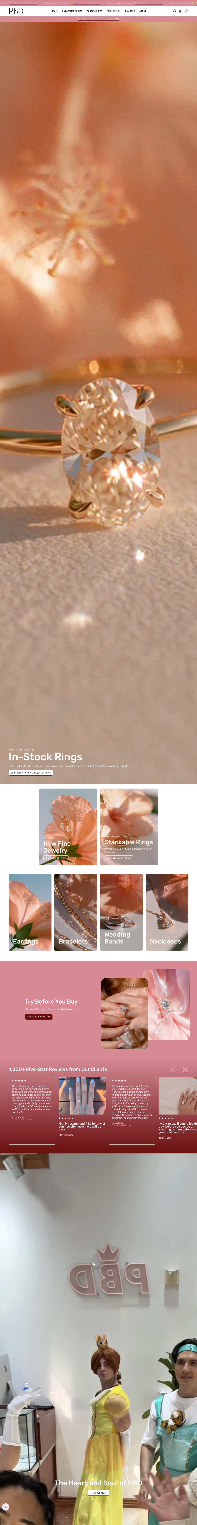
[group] (98, 19)
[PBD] (16, 11)
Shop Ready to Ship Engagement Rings (31, 772)
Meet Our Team (98, 1493)
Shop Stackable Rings (118, 858)
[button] (94, 11)
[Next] (185, 1069)
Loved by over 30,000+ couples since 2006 (98, 19)
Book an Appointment (38, 1016)
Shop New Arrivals (56, 858)
